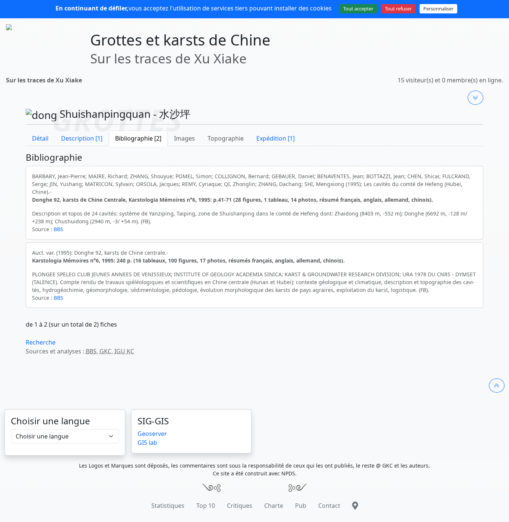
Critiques (239, 505)
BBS (58, 229)
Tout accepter (358, 8)
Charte (273, 505)
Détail (40, 138)
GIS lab (147, 442)
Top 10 (205, 505)
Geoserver (152, 434)
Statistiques (167, 505)
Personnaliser (438, 8)
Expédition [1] (275, 138)
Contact (329, 505)
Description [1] (81, 138)
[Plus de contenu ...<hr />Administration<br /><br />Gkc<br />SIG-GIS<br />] (475, 98)
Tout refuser (398, 8)
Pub (300, 505)
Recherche (41, 342)
